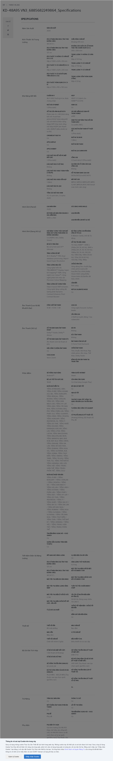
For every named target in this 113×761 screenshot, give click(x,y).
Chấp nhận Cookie (32, 757)
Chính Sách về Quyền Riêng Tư (74, 749)
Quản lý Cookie (13, 757)
